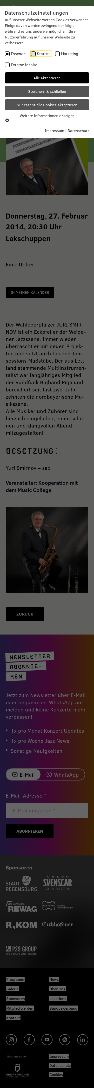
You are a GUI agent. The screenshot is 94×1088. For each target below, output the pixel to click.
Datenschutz (78, 130)
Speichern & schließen (47, 91)
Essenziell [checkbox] (19, 53)
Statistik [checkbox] (44, 53)
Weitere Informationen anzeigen (47, 115)
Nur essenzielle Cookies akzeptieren (47, 104)
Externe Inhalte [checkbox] (24, 64)
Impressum (54, 130)
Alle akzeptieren (47, 77)
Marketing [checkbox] (69, 53)
